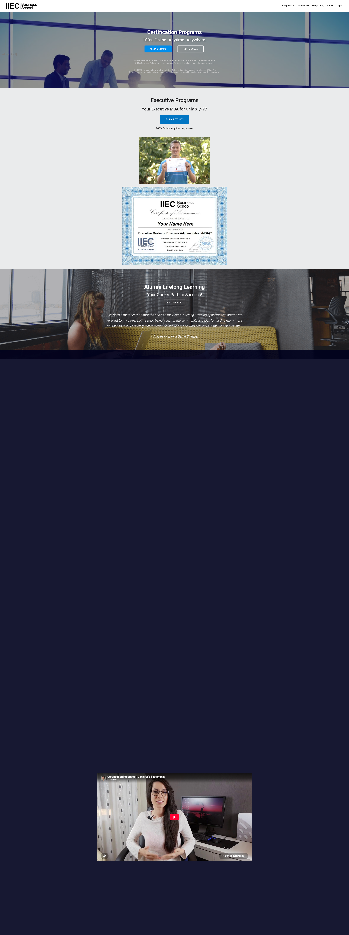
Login (339, 5)
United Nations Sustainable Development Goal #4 (193, 70)
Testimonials (303, 5)
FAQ (322, 5)
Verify (315, 5)
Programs (287, 5)
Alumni (330, 5)
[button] (294, 5)
